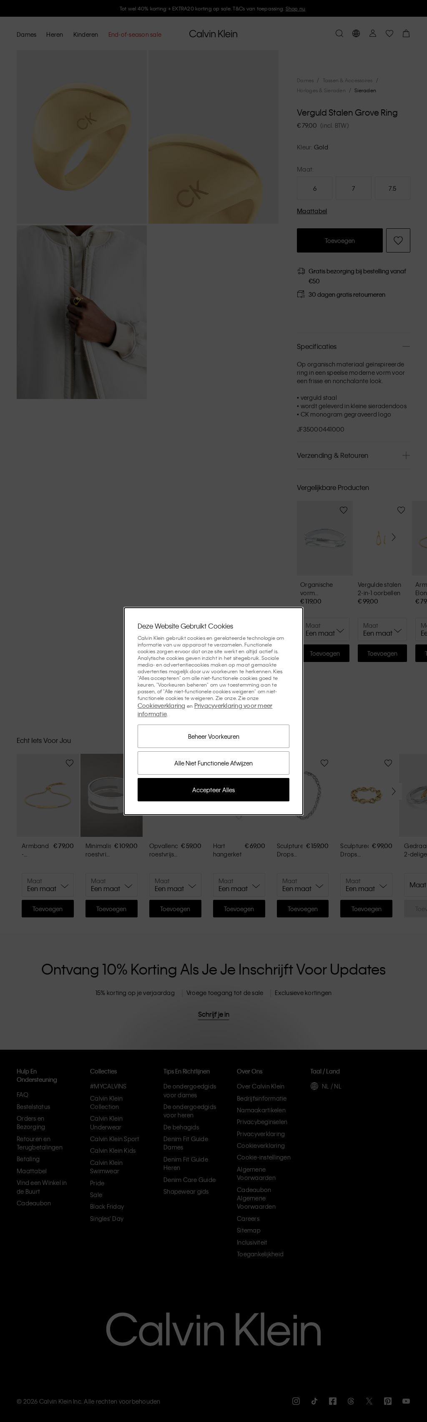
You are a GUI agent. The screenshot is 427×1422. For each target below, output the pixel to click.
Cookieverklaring (162, 705)
